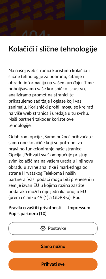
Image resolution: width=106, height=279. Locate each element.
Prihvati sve (53, 264)
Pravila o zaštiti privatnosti (34, 207)
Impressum (79, 207)
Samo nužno (53, 246)
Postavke (57, 228)
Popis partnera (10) (27, 213)
